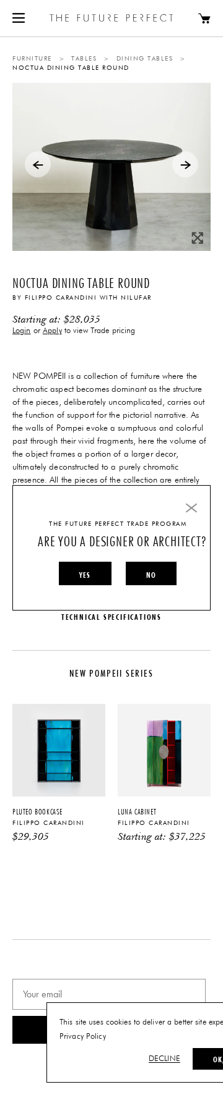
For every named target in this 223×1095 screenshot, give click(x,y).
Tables (84, 59)
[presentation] (38, 164)
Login (21, 331)
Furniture (32, 59)
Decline (164, 1059)
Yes (85, 575)
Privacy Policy (82, 1037)
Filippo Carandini (61, 298)
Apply (52, 331)
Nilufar (136, 298)
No (151, 575)
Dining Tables (144, 59)
